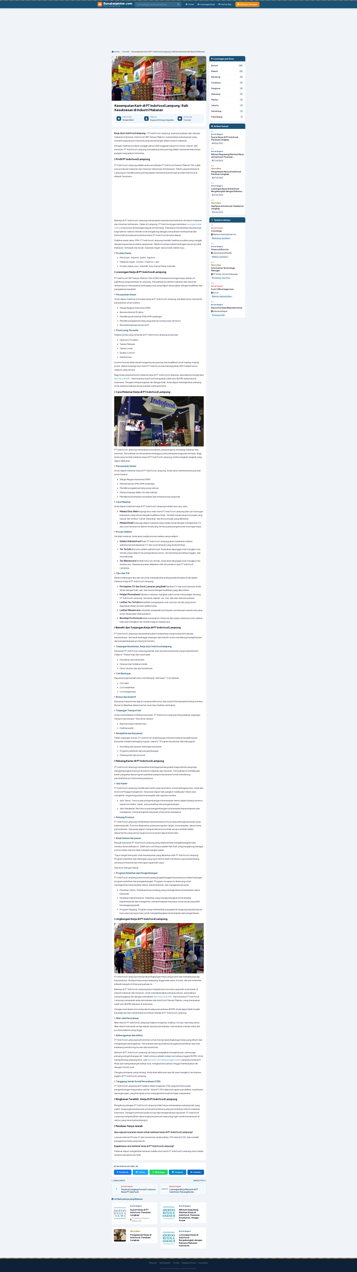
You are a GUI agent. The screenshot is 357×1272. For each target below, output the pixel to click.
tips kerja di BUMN (163, 996)
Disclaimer (203, 1263)
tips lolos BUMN (122, 378)
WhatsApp (160, 1172)
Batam (226, 65)
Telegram (178, 1172)
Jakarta (226, 105)
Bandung (226, 77)
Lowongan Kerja (207, 4)
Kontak (176, 1263)
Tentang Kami (165, 1263)
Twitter (141, 1172)
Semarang (226, 111)
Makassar (226, 94)
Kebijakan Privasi (189, 1263)
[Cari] (178, 4)
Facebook (123, 1172)
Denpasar (226, 88)
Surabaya (226, 82)
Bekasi (226, 71)
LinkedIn (197, 1172)
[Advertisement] (178, 27)
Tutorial (125, 51)
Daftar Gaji (226, 4)
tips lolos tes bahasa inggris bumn (164, 1059)
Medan (226, 99)
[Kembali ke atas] (351, 1266)
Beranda (153, 1263)
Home (191, 4)
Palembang (226, 117)
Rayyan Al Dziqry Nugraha (162, 120)
